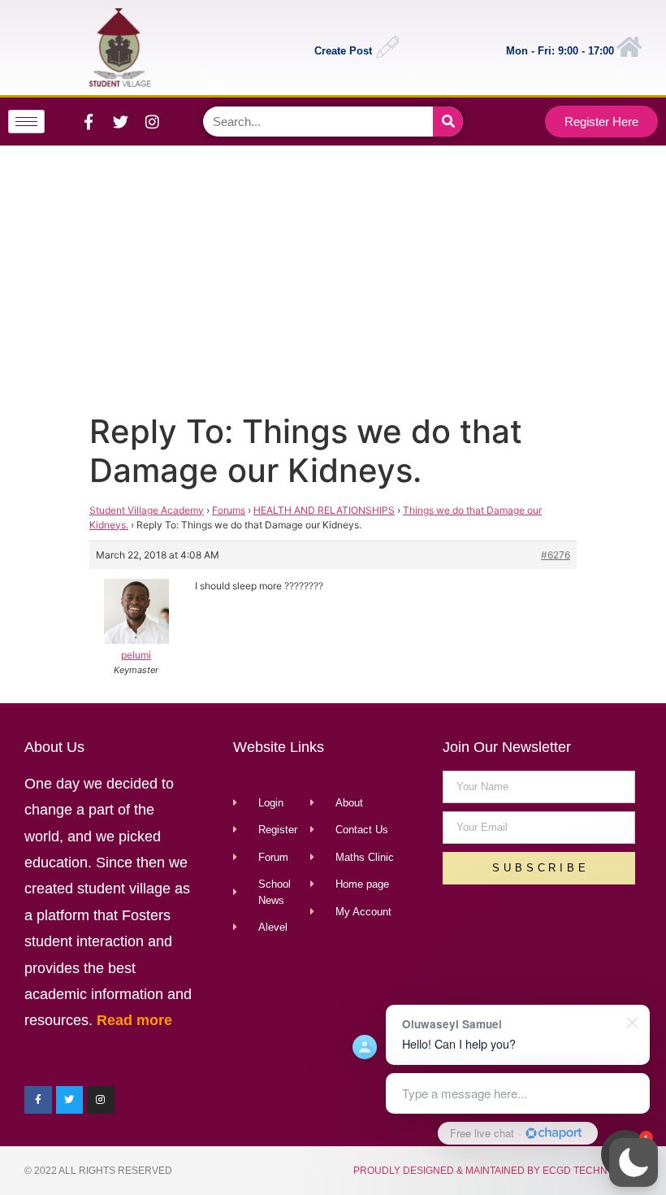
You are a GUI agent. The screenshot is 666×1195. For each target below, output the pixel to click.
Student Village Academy (146, 510)
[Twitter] (120, 121)
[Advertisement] (331, 275)
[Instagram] (151, 121)
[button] (633, 1162)
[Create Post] (387, 47)
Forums (228, 510)
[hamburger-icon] (26, 121)
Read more (134, 1020)
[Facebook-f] (88, 121)
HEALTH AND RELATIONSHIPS (324, 510)
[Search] (448, 121)
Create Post (343, 51)
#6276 (555, 555)
